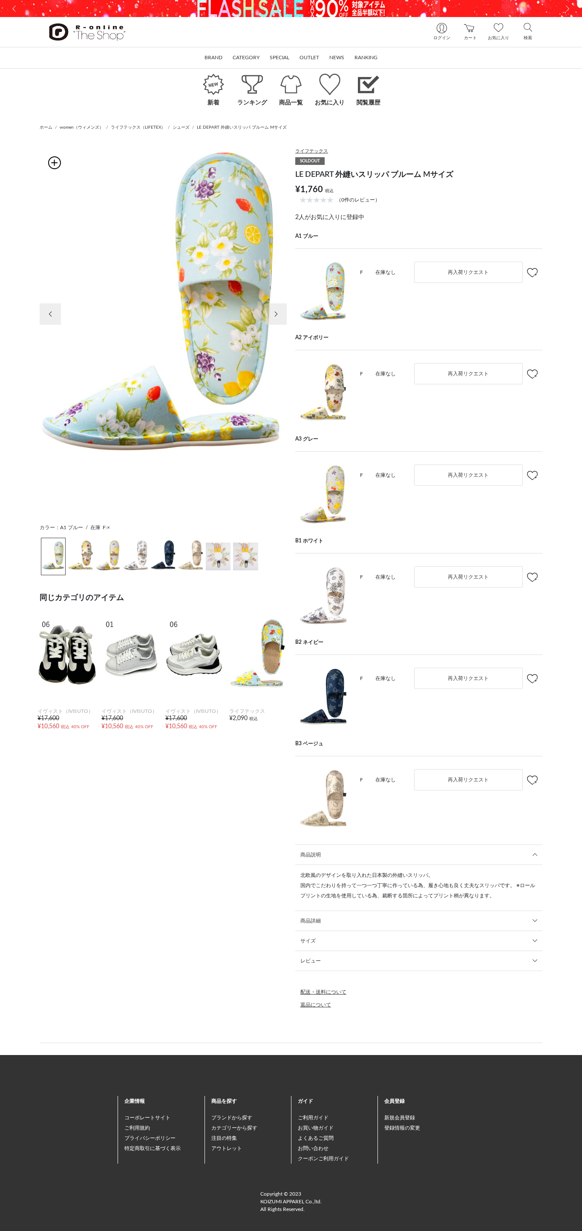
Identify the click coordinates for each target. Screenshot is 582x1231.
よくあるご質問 (316, 1138)
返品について (315, 1004)
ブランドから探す (231, 1117)
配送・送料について (323, 992)
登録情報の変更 (402, 1127)
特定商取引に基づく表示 (152, 1148)
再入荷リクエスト (468, 272)
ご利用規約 (137, 1127)
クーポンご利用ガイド (323, 1158)
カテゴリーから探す (234, 1127)
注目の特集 (224, 1138)
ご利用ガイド (313, 1117)
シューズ (181, 127)
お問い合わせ (313, 1148)
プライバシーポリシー (150, 1138)
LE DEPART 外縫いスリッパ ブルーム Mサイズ (242, 127)
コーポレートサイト (147, 1117)
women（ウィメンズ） (82, 127)
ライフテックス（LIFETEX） (138, 127)
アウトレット (226, 1148)
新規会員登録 (399, 1117)
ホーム (46, 127)
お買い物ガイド (316, 1127)
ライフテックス (311, 151)
